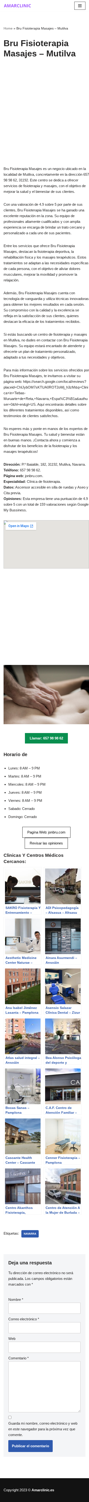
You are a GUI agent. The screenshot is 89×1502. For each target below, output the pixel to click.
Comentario (18, 1358)
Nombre (15, 1299)
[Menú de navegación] (79, 6)
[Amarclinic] (18, 5)
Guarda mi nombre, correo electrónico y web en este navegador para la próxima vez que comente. (42, 1429)
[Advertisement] (44, 119)
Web (11, 1339)
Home (8, 28)
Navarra (30, 1233)
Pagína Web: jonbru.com (46, 832)
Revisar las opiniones (46, 843)
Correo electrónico (23, 1319)
